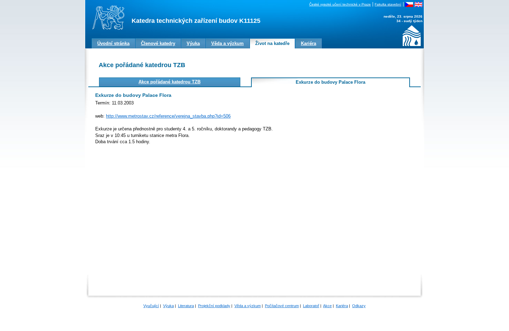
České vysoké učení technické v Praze (340, 4)
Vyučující (151, 306)
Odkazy (359, 306)
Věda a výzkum (247, 306)
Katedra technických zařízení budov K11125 (196, 20)
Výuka (168, 306)
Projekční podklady (214, 306)
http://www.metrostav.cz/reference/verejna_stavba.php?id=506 (168, 116)
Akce (327, 306)
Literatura (186, 306)
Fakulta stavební (388, 4)
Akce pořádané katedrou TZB (169, 81)
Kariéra (342, 306)
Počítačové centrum (282, 306)
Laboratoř (311, 306)
